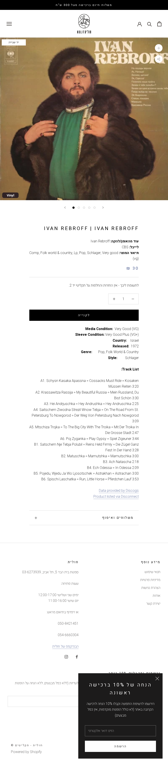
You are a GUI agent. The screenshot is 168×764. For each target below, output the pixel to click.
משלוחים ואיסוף (117, 517)
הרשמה (120, 746)
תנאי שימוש (152, 572)
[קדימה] (103, 208)
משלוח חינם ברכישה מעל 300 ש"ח (84, 5)
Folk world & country (56, 253)
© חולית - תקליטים (27, 745)
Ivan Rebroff (100, 241)
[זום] (159, 48)
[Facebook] (77, 656)
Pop (82, 253)
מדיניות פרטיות (150, 580)
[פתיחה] (159, 23)
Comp (34, 253)
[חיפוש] (149, 24)
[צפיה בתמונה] (73, 208)
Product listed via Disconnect (116, 496)
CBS (125, 247)
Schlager (94, 253)
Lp (76, 253)
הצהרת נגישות (150, 587)
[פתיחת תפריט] (9, 24)
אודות (156, 595)
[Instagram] (66, 656)
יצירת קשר (153, 603)
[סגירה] (157, 679)
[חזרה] (65, 208)
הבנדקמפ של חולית (65, 646)
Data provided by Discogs (119, 490)
